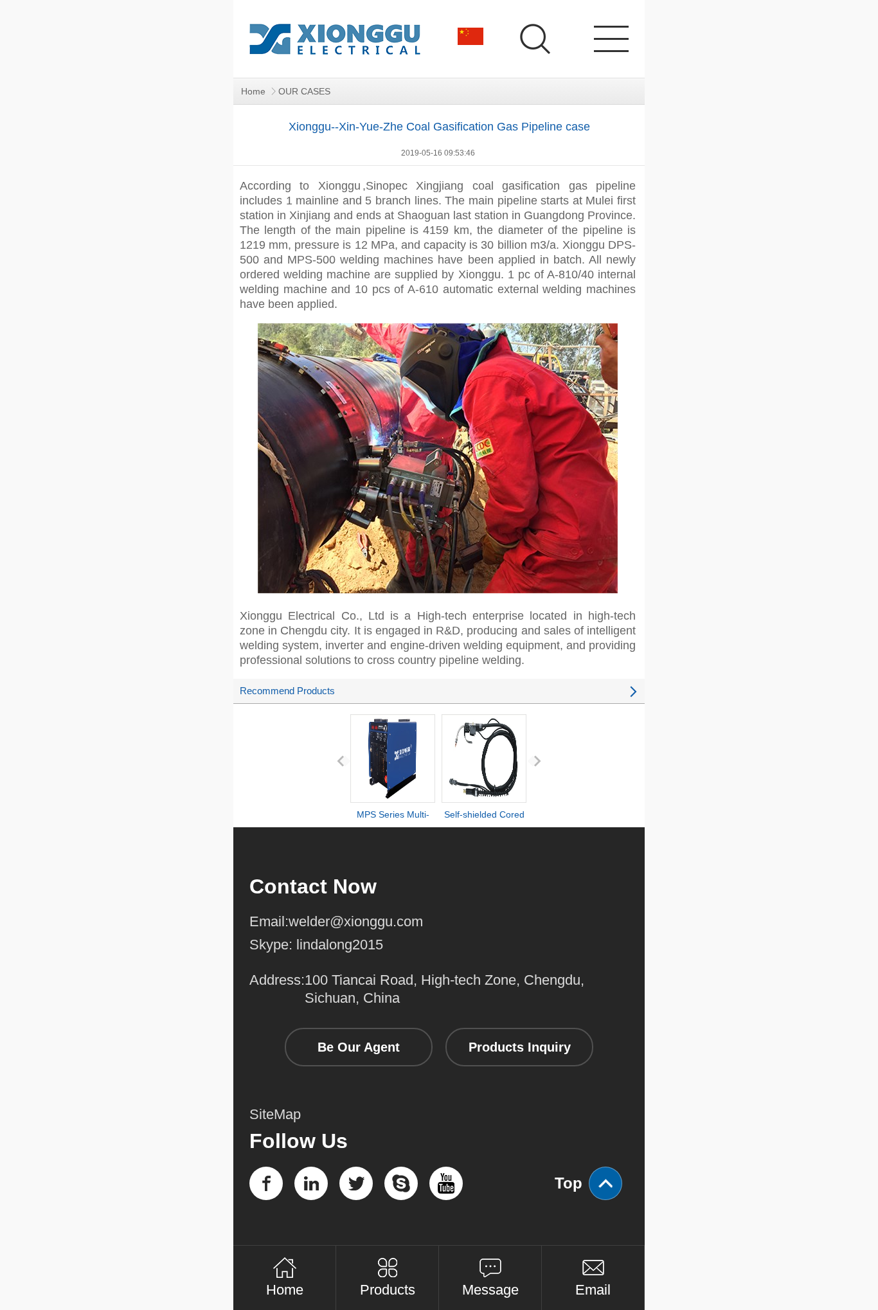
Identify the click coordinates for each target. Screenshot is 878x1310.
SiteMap (275, 1114)
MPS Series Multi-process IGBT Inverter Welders (393, 837)
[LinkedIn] (311, 1183)
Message (490, 1289)
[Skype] (401, 1183)
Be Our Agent (359, 1047)
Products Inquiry (520, 1047)
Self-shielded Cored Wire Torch (484, 826)
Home (253, 91)
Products (387, 1289)
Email (593, 1289)
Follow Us (298, 1141)
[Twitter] (356, 1183)
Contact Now (313, 886)
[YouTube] (446, 1183)
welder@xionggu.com (356, 921)
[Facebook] (266, 1183)
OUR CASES (304, 91)
